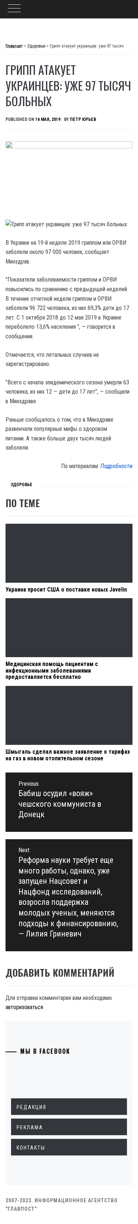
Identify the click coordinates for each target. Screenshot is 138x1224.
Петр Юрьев (83, 119)
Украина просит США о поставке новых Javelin (66, 589)
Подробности (116, 466)
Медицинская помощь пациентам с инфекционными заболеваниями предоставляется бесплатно (52, 670)
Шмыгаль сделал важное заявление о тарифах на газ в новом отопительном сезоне (68, 755)
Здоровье (21, 484)
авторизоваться (24, 1007)
